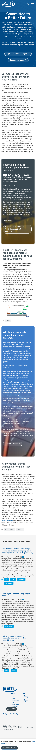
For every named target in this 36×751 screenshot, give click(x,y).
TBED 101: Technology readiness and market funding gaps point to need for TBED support (17, 254)
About (12, 694)
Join (23, 694)
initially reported (7, 521)
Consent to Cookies (9, 748)
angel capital (8, 626)
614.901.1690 (8, 729)
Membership (15, 700)
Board (13, 696)
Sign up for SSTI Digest (12, 714)
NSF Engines (8, 583)
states (14, 670)
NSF (6, 579)
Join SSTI (12, 709)
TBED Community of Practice (15, 704)
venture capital (9, 529)
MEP (6, 670)
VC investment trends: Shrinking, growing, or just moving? (15, 466)
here (10, 221)
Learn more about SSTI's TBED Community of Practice (14, 229)
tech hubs (21, 579)
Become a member (17, 60)
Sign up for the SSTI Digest (17, 54)
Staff (13, 698)
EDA (13, 579)
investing (20, 529)
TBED (8, 320)
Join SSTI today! (11, 444)
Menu (28, 4)
